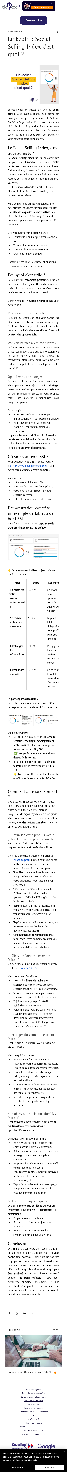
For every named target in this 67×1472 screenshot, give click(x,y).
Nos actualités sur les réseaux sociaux (33, 1412)
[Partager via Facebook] (9, 1313)
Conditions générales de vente (34, 1397)
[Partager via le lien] (32, 1313)
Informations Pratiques (33, 1408)
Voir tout (55, 1329)
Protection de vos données (33, 1393)
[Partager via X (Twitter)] (16, 1313)
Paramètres (17, 1467)
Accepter (49, 1467)
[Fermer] (62, 1453)
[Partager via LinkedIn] (24, 1313)
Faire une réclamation (33, 1400)
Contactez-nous (33, 1404)
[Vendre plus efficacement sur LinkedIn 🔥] (33, 1351)
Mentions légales (33, 1389)
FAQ (33, 1415)
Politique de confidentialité (25, 1459)
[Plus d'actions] (57, 31)
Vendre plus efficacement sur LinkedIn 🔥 (33, 1372)
